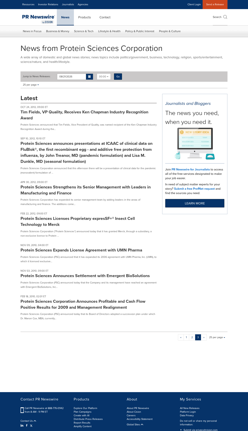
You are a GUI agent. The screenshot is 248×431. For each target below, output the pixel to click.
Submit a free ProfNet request (194, 188)
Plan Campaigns (83, 412)
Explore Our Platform (85, 408)
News (65, 17)
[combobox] (104, 76)
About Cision (134, 412)
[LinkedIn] (22, 425)
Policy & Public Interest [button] (139, 31)
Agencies (83, 4)
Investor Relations (48, 4)
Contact (104, 17)
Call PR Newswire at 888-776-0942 (44, 408)
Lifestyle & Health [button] (109, 31)
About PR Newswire (138, 408)
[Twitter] (31, 425)
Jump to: (36, 76)
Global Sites (134, 424)
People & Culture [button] (170, 31)
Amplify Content (83, 426)
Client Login (194, 4)
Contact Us (27, 421)
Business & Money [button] (57, 31)
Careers (131, 415)
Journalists (68, 4)
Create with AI (81, 415)
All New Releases (190, 408)
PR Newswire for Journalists (191, 169)
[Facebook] (26, 425)
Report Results (82, 423)
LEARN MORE (195, 203)
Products (84, 17)
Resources (28, 4)
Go (118, 76)
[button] (89, 77)
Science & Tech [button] (83, 31)
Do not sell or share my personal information (198, 422)
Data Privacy (187, 415)
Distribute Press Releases (88, 419)
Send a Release (215, 4)
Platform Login (188, 412)
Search (217, 17)
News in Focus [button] (32, 31)
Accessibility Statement (140, 419)
